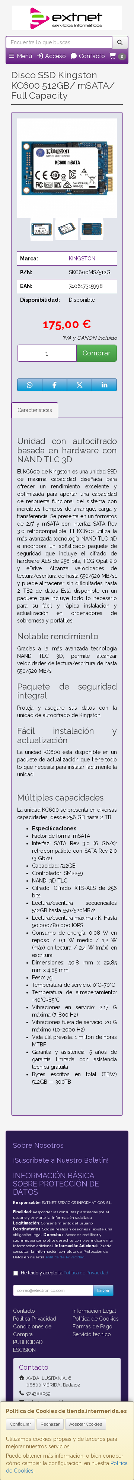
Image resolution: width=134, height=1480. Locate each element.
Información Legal (94, 1311)
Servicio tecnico (92, 1334)
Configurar (20, 1424)
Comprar (97, 353)
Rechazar (50, 1424)
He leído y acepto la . (65, 1272)
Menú (23, 56)
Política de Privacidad (65, 1257)
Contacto (91, 56)
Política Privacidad (34, 1319)
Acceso (55, 56)
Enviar (103, 1290)
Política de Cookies (96, 1319)
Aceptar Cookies (85, 1424)
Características (34, 410)
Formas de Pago (92, 1327)
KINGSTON (82, 259)
